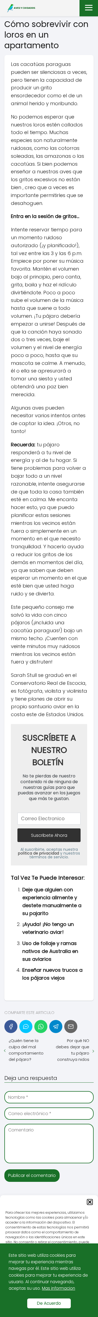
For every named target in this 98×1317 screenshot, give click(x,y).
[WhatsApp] (40, 1026)
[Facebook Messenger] (25, 1026)
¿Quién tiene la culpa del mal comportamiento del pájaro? (26, 1050)
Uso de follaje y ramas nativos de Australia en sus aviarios (50, 951)
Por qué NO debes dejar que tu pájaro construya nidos (72, 1050)
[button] (90, 1202)
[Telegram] (55, 1026)
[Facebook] (10, 1026)
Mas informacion (58, 1288)
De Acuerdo (49, 1303)
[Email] (70, 1026)
